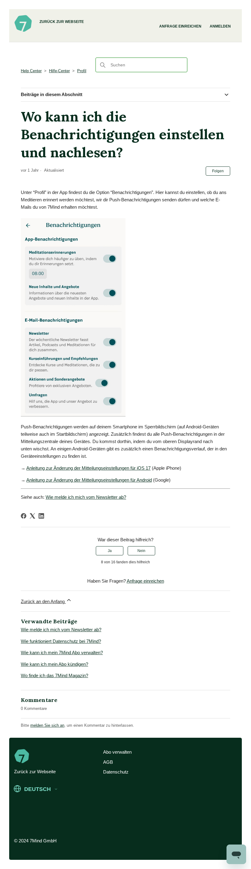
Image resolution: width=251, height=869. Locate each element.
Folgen (218, 171)
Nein (141, 551)
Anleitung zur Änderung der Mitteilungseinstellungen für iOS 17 (88, 468)
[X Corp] (32, 516)
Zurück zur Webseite (61, 22)
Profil (81, 71)
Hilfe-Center (59, 71)
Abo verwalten (117, 752)
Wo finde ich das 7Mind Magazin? (54, 675)
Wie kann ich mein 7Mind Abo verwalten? (62, 652)
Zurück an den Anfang (43, 601)
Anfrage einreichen (180, 26)
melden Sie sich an (47, 725)
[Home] (23, 31)
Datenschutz (116, 771)
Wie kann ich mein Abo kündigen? (54, 664)
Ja (110, 551)
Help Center (31, 71)
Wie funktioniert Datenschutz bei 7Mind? (61, 641)
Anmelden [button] (220, 26)
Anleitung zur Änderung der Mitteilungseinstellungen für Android (89, 480)
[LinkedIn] (41, 516)
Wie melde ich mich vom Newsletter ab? (86, 497)
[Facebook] (23, 516)
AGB (108, 762)
